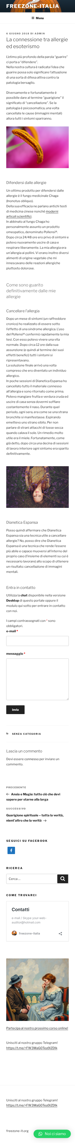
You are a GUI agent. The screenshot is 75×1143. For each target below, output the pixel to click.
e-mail (12, 631)
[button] (52, 1134)
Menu (40, 18)
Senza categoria (26, 733)
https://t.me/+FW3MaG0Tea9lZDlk (31, 1048)
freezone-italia (32, 6)
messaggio (15, 654)
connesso (31, 759)
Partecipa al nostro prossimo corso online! (37, 1028)
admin (40, 33)
